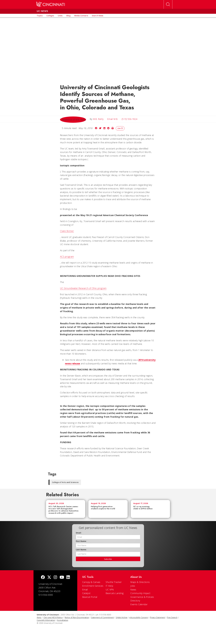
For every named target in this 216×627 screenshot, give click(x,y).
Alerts (39, 617)
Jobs (132, 585)
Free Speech (172, 617)
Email (85, 589)
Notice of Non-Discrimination (77, 617)
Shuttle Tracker (114, 582)
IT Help (109, 585)
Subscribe (108, 559)
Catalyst (86, 593)
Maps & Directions (140, 582)
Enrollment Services (92, 585)
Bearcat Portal (89, 596)
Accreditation (62, 620)
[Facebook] (43, 577)
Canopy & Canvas (91, 582)
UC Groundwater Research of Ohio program (83, 288)
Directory (135, 600)
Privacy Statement (157, 617)
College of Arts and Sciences (65, 482)
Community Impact (140, 593)
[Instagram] (55, 577)
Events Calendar (139, 604)
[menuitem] (40, 16)
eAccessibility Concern (138, 617)
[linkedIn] (68, 577)
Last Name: (81, 549)
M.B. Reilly (98, 118)
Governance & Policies (142, 596)
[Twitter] (49, 577)
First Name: (81, 541)
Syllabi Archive (122, 617)
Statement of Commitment (102, 617)
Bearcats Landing (115, 593)
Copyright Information (46, 620)
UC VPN (110, 589)
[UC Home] (50, 4)
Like (119, 128)
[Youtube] (62, 577)
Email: (79, 533)
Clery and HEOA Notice (53, 617)
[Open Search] (168, 4)
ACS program (67, 256)
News (133, 589)
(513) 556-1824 (129, 118)
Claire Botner (67, 230)
